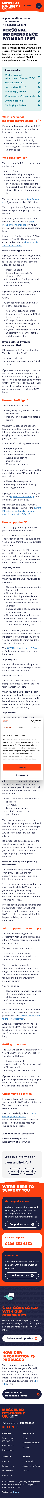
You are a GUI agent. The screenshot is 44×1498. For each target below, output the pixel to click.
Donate (26, 1447)
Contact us (7, 1475)
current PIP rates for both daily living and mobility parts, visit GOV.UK (21, 510)
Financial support (15, 24)
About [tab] (36, 727)
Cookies (26, 1470)
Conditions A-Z (8, 1445)
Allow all (22, 767)
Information (12, 21)
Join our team (8, 1466)
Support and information (16, 18)
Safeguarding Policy (31, 1466)
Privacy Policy (28, 1461)
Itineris (16, 1492)
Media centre (8, 1470)
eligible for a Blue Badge (22, 496)
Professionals (8, 1450)
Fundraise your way (31, 1442)
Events (25, 1438)
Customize (20, 775)
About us (6, 1461)
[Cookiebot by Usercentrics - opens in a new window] (31, 721)
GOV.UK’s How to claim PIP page (23, 648)
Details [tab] (22, 727)
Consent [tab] (7, 727)
